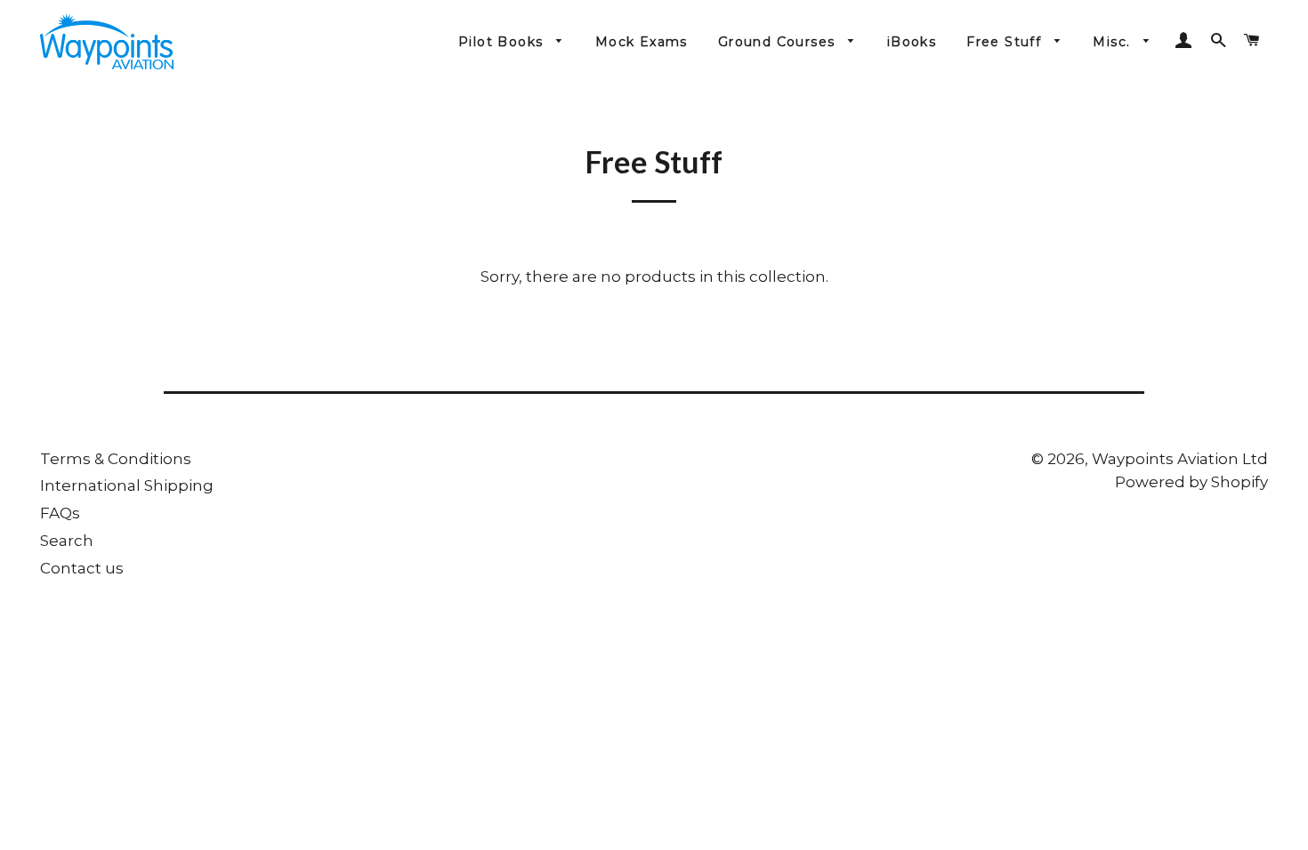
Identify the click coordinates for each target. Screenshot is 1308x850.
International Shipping (127, 485)
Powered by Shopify (1191, 482)
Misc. (1113, 42)
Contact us (82, 568)
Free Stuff (1006, 42)
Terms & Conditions (115, 459)
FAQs (60, 513)
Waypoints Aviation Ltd (1180, 459)
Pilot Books (503, 42)
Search (66, 540)
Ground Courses (779, 42)
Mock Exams (641, 42)
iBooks (911, 42)
